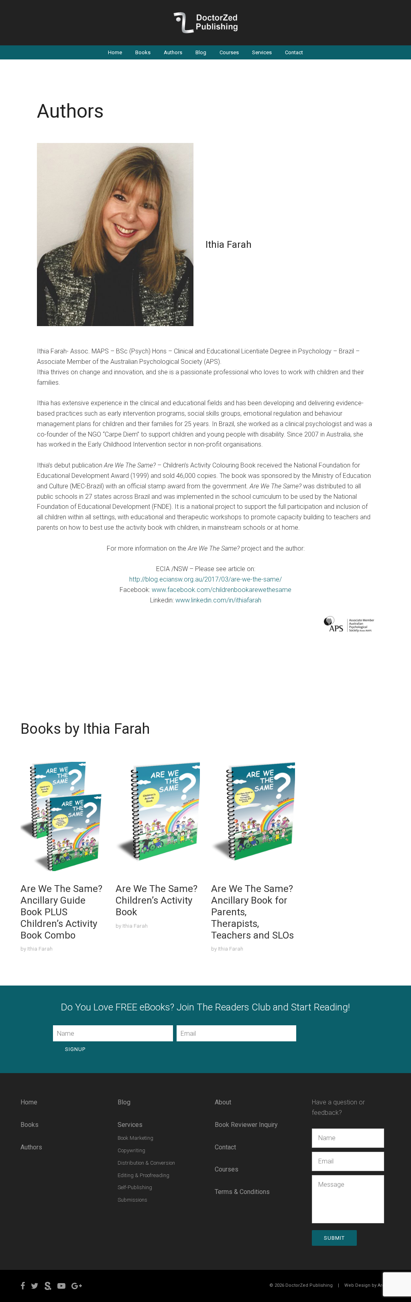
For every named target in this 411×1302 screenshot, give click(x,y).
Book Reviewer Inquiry (246, 1125)
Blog (200, 52)
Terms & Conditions (242, 1192)
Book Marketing (135, 1138)
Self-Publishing (135, 1187)
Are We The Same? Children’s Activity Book (156, 900)
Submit (334, 1238)
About (223, 1102)
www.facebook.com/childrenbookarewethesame (221, 590)
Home (115, 52)
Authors (173, 52)
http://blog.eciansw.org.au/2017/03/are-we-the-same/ (205, 579)
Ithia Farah (40, 949)
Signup (75, 1049)
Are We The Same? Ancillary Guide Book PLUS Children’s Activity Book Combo (61, 912)
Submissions (132, 1200)
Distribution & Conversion (146, 1163)
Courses (229, 52)
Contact (294, 52)
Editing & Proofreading (143, 1175)
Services (262, 52)
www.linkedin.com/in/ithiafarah (218, 600)
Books (143, 52)
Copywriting (131, 1150)
